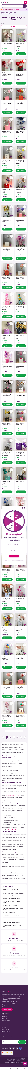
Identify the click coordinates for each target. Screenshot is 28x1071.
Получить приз (14, 556)
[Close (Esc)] (23, 508)
